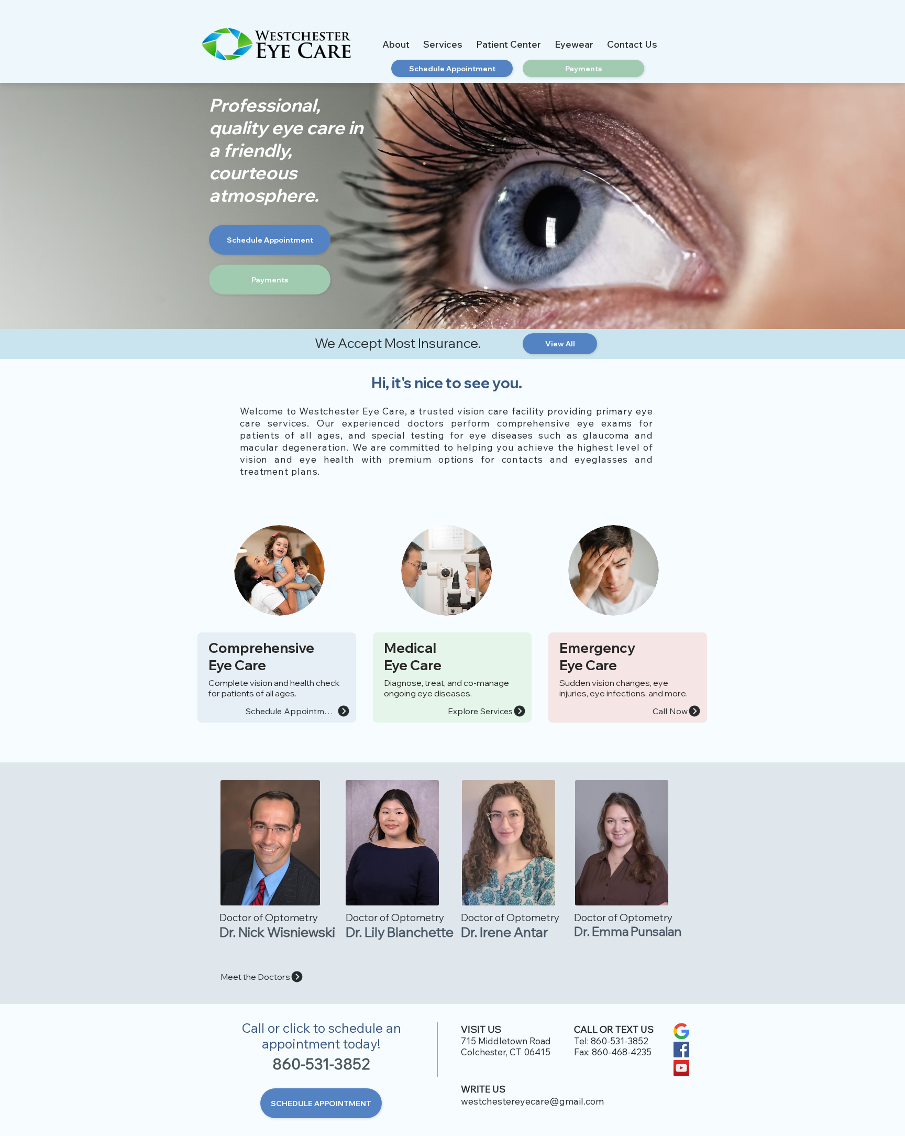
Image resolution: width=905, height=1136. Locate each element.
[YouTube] (681, 1068)
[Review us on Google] (681, 1031)
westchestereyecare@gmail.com (532, 1101)
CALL (586, 1029)
